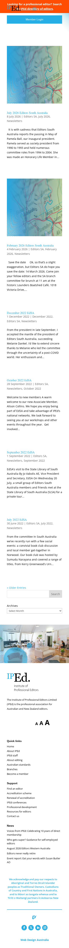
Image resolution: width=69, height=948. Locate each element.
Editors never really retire (21, 853)
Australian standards (18, 764)
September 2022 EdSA (21, 452)
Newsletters (14, 121)
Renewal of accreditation (21, 798)
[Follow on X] (31, 927)
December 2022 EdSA (20, 313)
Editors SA (30, 116)
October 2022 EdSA (19, 380)
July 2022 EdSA (17, 519)
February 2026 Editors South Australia (30, 245)
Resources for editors (19, 811)
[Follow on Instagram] (45, 927)
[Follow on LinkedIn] (38, 927)
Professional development (22, 807)
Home (10, 746)
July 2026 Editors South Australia (27, 113)
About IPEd (13, 751)
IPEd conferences (16, 802)
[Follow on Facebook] (24, 927)
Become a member (17, 774)
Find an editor (15, 788)
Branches (12, 769)
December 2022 (42, 316)
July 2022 (47, 523)
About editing (14, 760)
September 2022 (34, 460)
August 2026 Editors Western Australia (28, 848)
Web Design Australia (35, 940)
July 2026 (44, 116)
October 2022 (32, 388)
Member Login (34, 19)
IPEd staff (12, 755)
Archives (12, 606)
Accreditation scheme (19, 793)
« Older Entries (16, 587)
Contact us (13, 816)
